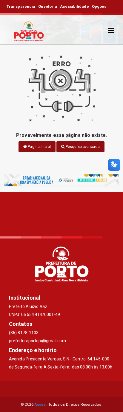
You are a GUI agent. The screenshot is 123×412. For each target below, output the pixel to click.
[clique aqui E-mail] (47, 389)
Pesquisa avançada (82, 146)
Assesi (40, 404)
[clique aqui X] (61, 389)
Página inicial (39, 146)
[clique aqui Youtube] (76, 389)
